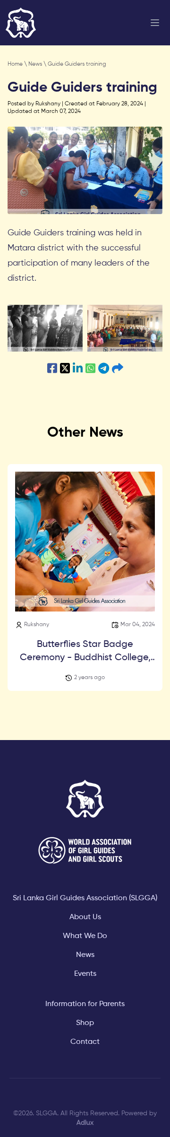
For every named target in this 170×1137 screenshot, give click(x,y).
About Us (85, 917)
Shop (85, 1023)
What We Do (85, 936)
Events (85, 974)
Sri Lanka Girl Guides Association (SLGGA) (85, 898)
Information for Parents (85, 1004)
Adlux (85, 1123)
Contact (85, 1042)
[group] (45, 328)
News (35, 64)
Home (16, 64)
